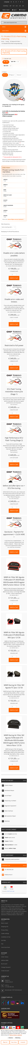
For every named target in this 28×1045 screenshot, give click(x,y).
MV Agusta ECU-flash (15, 41)
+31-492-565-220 (9, 869)
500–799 (14, 61)
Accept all (23, 1042)
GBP (10, 5)
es (22, 1)
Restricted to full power (14, 345)
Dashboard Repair (9, 790)
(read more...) (19, 914)
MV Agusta (12, 75)
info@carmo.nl (8, 874)
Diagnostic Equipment (10, 806)
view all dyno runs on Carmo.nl (15, 219)
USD (23, 5)
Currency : (6, 6)
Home (2, 41)
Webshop (7, 821)
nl (13, 1)
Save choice (14, 1042)
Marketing (18, 1037)
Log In (15, 10)
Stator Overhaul (9, 811)
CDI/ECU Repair (9, 785)
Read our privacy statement (15, 1035)
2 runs (5, 190)
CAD (20, 5)
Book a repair (4, 923)
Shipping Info (4, 926)
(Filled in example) (7, 116)
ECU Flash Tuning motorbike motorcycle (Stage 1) (14, 391)
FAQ (2, 944)
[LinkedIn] (22, 1003)
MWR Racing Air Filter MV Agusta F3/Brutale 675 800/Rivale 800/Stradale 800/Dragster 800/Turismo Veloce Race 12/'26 (14, 740)
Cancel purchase (5, 947)
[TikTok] (3, 1003)
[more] (24, 780)
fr (20, 1)
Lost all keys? (8, 795)
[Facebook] (8, 1003)
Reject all (5, 1042)
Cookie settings (5, 933)
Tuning (7, 41)
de (16, 1)
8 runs (5, 211)
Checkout (23, 10)
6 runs (8, 206)
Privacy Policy (4, 930)
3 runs (5, 200)
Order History (4, 957)
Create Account (5, 970)
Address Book (4, 960)
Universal (19, 75)
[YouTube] (17, 1003)
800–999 (7, 65)
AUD (17, 5)
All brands (5, 75)
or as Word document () (10, 114)
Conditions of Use (5, 937)
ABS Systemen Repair (10, 816)
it (18, 1)
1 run (5, 180)
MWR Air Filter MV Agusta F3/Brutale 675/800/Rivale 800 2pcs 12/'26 (14, 635)
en (11, 1)
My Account (4, 964)
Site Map (3, 940)
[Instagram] (13, 1003)
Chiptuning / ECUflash (10, 800)
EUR (13, 5)
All (5, 61)
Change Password (5, 967)
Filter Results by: (5, 224)
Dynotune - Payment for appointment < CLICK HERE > (14, 534)
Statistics (11, 1037)
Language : (7, 2)
